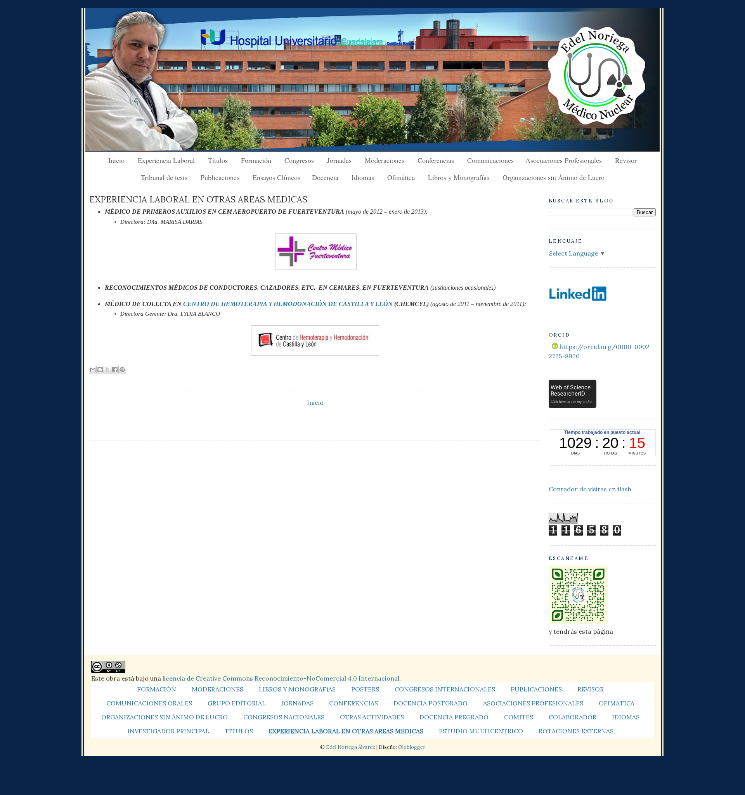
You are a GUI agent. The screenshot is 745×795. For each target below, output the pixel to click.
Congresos (299, 160)
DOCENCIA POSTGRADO (430, 703)
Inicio (116, 160)
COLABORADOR (572, 717)
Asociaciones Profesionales (563, 160)
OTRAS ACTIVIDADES (372, 717)
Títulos (218, 160)
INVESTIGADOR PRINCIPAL (168, 731)
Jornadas (339, 160)
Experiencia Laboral (166, 160)
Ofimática (401, 177)
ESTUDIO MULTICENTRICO (481, 731)
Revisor (626, 160)
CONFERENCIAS (353, 703)
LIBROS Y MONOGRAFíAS (297, 689)
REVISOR (590, 689)
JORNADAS (297, 703)
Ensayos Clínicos (276, 177)
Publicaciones (220, 177)
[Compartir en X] (107, 369)
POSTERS (365, 689)
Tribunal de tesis (164, 177)
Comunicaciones (490, 160)
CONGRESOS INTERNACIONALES (445, 689)
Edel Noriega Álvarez (350, 747)
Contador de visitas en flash (590, 489)
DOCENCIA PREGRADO (454, 717)
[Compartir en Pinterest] (122, 369)
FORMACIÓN (156, 689)
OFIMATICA (616, 703)
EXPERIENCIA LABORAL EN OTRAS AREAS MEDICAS (346, 731)
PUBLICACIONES (536, 689)
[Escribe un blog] (100, 369)
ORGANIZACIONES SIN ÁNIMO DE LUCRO (164, 717)
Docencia (325, 177)
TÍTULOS (239, 731)
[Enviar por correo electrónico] (93, 369)
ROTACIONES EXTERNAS (576, 731)
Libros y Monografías (458, 177)
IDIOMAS (625, 717)
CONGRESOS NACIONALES (283, 717)
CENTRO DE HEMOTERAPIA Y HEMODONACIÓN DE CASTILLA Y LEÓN (288, 304)
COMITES (518, 717)
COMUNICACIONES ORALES (149, 703)
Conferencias (436, 160)
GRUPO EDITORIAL (237, 703)
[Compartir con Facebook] (115, 369)
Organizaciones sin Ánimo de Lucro (553, 177)
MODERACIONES (217, 689)
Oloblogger (411, 747)
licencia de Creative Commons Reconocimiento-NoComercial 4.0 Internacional (281, 678)
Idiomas (363, 177)
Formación (256, 160)
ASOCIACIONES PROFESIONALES (533, 703)
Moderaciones (384, 160)
